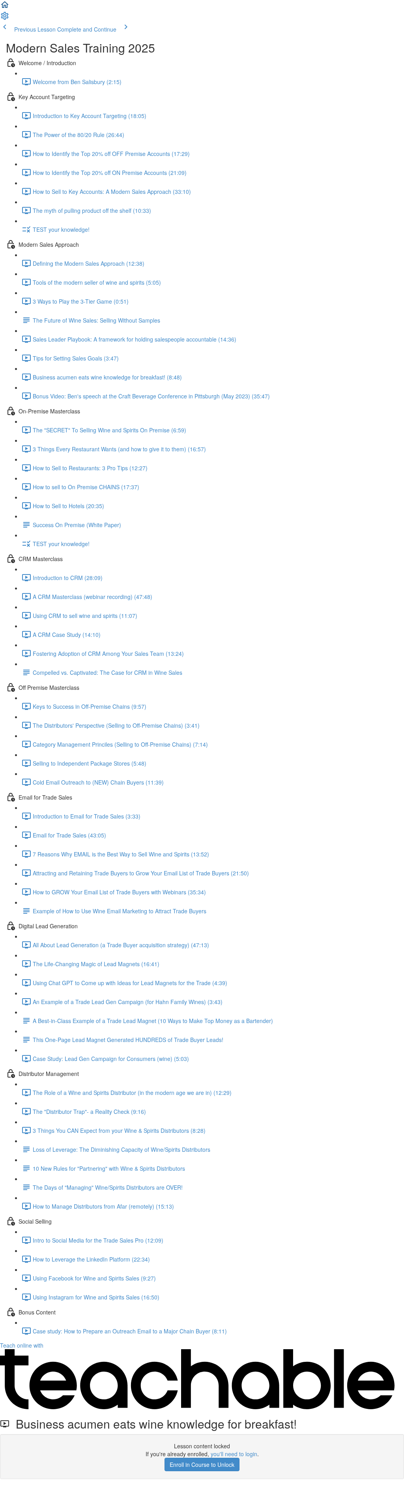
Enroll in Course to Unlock (202, 1464)
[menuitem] (4, 18)
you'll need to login (234, 1454)
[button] (4, 7)
